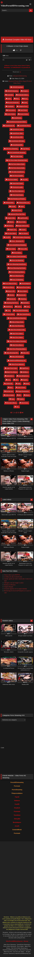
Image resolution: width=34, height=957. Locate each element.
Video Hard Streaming (17, 325)
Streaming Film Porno (12, 302)
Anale (9, 98)
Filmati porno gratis (17, 187)
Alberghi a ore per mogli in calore (14, 583)
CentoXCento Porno (24, 125)
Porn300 (7, 237)
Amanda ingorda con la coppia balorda (15, 588)
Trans (27, 306)
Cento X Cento (11, 114)
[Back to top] (29, 952)
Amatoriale (10, 94)
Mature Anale (21, 221)
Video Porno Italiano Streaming (17, 341)
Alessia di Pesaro (14, 81)
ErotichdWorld (17, 829)
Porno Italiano (17, 252)
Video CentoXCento (24, 314)
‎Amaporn (25, 91)
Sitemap (26, 941)
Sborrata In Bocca (11, 402)
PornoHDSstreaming (17, 782)
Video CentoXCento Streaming (17, 318)
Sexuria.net (12, 298)
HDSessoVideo (10, 202)
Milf (19, 395)
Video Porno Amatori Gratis (17, 329)
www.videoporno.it (23, 375)
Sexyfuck (17, 808)
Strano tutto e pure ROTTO (12, 575)
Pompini (23, 229)
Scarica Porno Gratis (24, 287)
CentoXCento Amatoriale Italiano (17, 121)
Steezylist (17, 818)
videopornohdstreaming (20, 76)
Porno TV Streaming (17, 279)
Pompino (21, 399)
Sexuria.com (22, 295)
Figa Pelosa (26, 148)
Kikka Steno (17, 83)
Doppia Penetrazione (23, 391)
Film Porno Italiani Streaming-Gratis (17, 160)
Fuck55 (17, 804)
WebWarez (25, 372)
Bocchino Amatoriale (13, 102)
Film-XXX (24, 179)
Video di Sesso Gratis (17, 322)
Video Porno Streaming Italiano (17, 349)
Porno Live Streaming (17, 260)
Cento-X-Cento (24, 114)
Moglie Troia (12, 229)
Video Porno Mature (17, 345)
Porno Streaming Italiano (17, 272)
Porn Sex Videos (11, 233)
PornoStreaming (17, 789)
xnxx (9, 379)
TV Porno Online (9, 314)
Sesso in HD (11, 291)
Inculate (13, 206)
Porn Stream (24, 233)
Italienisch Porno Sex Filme (17, 214)
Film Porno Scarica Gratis (17, 168)
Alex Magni (23, 81)
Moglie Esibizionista (23, 225)
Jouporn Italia (11, 218)
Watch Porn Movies (12, 372)
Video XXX (25, 352)
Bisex (17, 98)
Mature (11, 221)
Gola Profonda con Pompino (17, 198)
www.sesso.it (10, 375)
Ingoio (22, 206)
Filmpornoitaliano (17, 793)
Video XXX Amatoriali (17, 356)
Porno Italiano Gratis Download (17, 256)
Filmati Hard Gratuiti (17, 183)
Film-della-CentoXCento (17, 171)
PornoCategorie (26, 283)
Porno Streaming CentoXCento (17, 264)
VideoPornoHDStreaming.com (12, 5)
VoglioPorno (25, 368)
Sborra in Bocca (9, 287)
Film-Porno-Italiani (12, 179)
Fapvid (17, 797)
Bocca (25, 98)
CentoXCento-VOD (17, 137)
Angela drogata (8, 586)
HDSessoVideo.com (24, 202)
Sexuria (12, 295)
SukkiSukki (26, 302)
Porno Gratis (11, 248)
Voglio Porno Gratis (12, 368)
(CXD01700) (9, 383)
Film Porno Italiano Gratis (17, 164)
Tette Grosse (24, 402)
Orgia (12, 399)
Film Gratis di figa (17, 156)
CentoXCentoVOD (17, 144)
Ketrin (29, 81)
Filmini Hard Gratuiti (17, 195)
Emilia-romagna (9, 395)
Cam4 (25, 102)
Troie (8, 310)
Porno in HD (23, 248)
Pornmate (17, 786)
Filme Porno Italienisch (17, 191)
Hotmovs (17, 800)
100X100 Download (17, 87)
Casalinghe (10, 106)
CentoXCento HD (9, 125)
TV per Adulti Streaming (21, 310)
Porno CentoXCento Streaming (17, 245)
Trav (17, 406)
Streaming (23, 298)
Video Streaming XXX (12, 352)
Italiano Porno (17, 210)
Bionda (27, 383)
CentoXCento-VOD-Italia (17, 141)
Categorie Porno (23, 106)
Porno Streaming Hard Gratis (17, 268)
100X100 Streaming (12, 91)
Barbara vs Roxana (9, 584)
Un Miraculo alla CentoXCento (13, 577)
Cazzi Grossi (23, 110)
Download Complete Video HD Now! (18, 39)
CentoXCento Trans (17, 129)
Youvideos (17, 815)
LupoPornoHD (23, 218)
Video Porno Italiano (17, 333)
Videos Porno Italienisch (17, 364)
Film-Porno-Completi (17, 175)
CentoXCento (17, 117)
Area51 (17, 826)
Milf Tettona (10, 225)
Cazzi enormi (11, 110)
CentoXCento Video (17, 133)
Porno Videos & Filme (10, 283)
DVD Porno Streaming (11, 148)
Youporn (25, 379)
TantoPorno (9, 306)
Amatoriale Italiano (23, 94)
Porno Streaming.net (17, 275)
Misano (27, 395)
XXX (16, 379)
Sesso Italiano (23, 291)
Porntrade (17, 811)
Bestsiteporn (17, 822)
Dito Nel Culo (9, 391)
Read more (16, 72)
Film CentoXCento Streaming (17, 152)
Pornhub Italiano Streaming (22, 237)
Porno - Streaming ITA (17, 241)
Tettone (19, 306)
